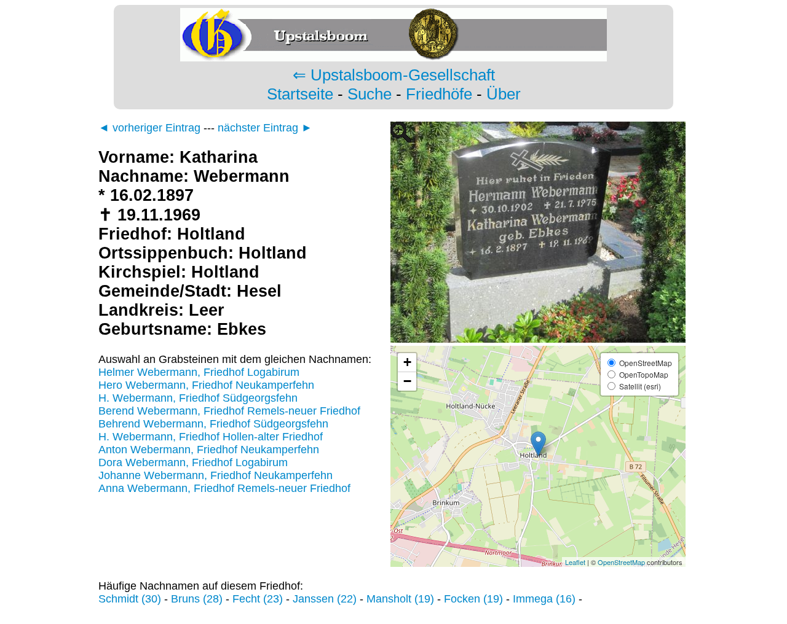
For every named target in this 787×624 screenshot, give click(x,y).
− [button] (407, 381)
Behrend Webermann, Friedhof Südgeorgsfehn (213, 424)
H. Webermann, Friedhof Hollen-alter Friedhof (210, 437)
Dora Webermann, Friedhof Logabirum (193, 462)
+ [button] (407, 362)
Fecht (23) (257, 599)
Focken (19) (473, 599)
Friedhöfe (439, 94)
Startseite (300, 94)
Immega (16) (544, 599)
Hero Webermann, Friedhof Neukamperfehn (206, 385)
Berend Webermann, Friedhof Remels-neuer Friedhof (229, 411)
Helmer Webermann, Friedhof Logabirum (198, 372)
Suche (369, 94)
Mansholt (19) (400, 599)
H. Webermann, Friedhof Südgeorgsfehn (198, 398)
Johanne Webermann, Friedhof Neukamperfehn (215, 475)
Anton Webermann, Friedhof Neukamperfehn (208, 449)
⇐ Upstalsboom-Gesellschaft (394, 75)
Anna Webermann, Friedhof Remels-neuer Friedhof (224, 488)
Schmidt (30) (129, 599)
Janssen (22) (325, 599)
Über (503, 94)
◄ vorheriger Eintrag (149, 128)
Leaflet (575, 562)
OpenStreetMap (621, 562)
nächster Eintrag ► (265, 128)
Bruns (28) (197, 599)
